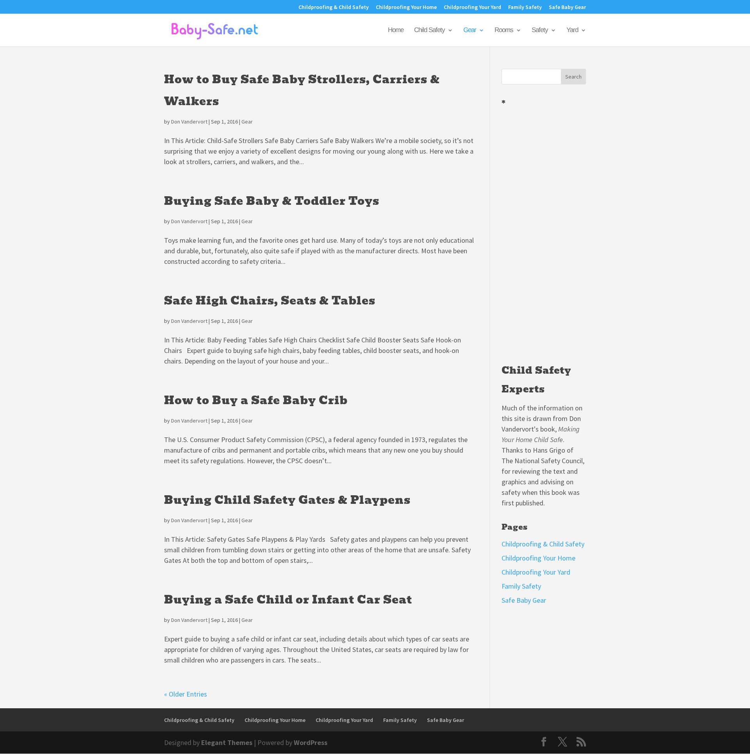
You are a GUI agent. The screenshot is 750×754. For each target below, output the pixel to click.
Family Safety (525, 7)
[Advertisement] (544, 232)
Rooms (504, 30)
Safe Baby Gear (567, 7)
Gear (469, 30)
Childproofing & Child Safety (333, 7)
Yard (572, 30)
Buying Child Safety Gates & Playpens (287, 500)
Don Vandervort (189, 121)
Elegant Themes (226, 742)
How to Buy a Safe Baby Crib (256, 400)
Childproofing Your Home (406, 7)
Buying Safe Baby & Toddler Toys (271, 201)
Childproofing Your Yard (472, 7)
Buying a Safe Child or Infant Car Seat (288, 600)
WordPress (310, 742)
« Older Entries (185, 694)
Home (396, 30)
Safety (540, 30)
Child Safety (429, 30)
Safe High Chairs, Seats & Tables (269, 301)
